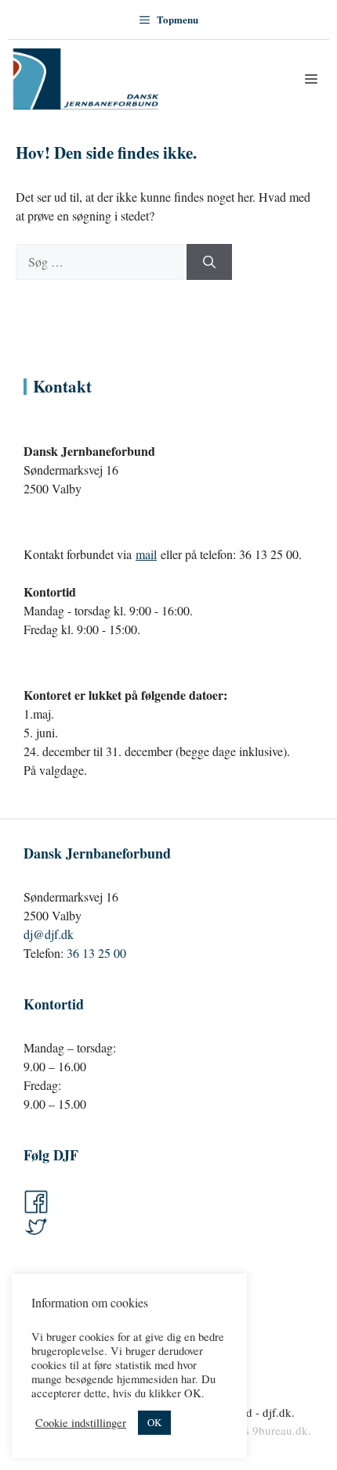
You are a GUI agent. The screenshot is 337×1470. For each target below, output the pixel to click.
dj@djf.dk (49, 934)
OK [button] (154, 1422)
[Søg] (209, 262)
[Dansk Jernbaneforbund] (86, 79)
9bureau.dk (280, 1430)
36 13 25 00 (96, 953)
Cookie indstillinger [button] (80, 1423)
